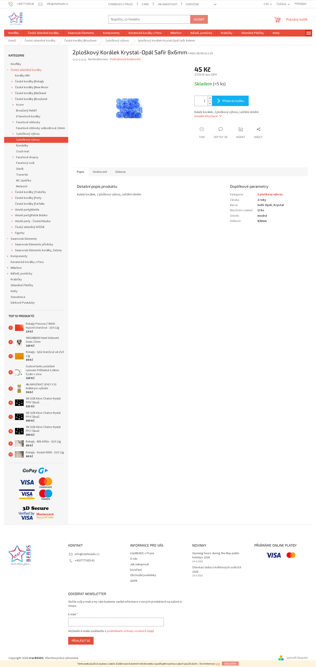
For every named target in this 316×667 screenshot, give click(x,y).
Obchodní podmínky (143, 575)
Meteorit (21, 186)
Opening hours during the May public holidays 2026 (216, 555)
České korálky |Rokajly (29, 81)
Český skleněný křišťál (29, 227)
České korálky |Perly (28, 198)
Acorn (20, 105)
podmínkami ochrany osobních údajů (130, 631)
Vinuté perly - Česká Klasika (32, 221)
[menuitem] (13, 33)
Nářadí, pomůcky (21, 273)
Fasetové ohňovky (28, 122)
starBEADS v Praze (120, 4)
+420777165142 (84, 560)
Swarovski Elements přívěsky (34, 244)
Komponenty (19, 256)
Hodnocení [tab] (100, 172)
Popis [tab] (80, 172)
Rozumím (230, 663)
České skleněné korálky (26, 70)
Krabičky (16, 279)
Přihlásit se (81, 640)
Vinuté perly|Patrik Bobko (31, 215)
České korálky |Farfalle (30, 204)
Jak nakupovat (167, 4)
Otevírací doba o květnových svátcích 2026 (216, 570)
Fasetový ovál (25, 163)
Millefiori (16, 268)
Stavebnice (18, 297)
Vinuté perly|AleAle (27, 210)
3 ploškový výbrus (28, 134)
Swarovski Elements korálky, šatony (38, 250)
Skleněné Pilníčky (22, 285)
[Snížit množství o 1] (210, 103)
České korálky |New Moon (31, 87)
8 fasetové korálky (28, 116)
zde (218, 664)
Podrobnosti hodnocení (125, 59)
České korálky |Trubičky (30, 192)
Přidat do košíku (233, 101)
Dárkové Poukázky (23, 303)
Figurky (20, 233)
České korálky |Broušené (31, 99)
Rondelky (22, 145)
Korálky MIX (22, 75)
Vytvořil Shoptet (297, 658)
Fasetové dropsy (27, 157)
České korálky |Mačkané (30, 93)
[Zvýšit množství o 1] (210, 98)
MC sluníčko (23, 180)
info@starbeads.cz (87, 554)
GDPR (133, 581)
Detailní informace (206, 116)
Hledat (199, 19)
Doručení (192, 4)
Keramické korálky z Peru (27, 262)
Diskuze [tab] (121, 172)
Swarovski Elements (24, 239)
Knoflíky (16, 64)
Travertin (22, 175)
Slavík (20, 169)
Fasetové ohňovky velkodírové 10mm (40, 128)
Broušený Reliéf (26, 110)
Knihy (14, 291)
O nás (145, 4)
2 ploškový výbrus (28, 140)
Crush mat (22, 151)
